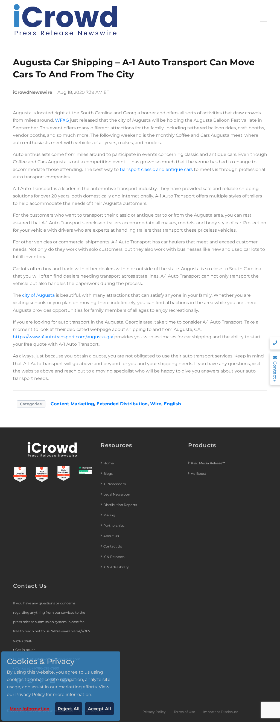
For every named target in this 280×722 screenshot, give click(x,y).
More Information (29, 708)
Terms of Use (184, 712)
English (172, 403)
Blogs (108, 473)
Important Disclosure (220, 712)
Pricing (109, 515)
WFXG (62, 120)
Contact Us (112, 546)
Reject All (69, 708)
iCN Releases (113, 557)
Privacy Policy (154, 712)
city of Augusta (38, 295)
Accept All (99, 708)
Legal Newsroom (117, 494)
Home (108, 463)
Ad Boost (198, 473)
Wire (155, 403)
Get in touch (25, 650)
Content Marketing (72, 403)
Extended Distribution (122, 403)
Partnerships (113, 525)
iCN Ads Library (116, 567)
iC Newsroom (115, 484)
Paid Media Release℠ (208, 463)
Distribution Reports (120, 505)
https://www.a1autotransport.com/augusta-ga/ (63, 336)
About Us (111, 536)
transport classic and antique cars (156, 169)
